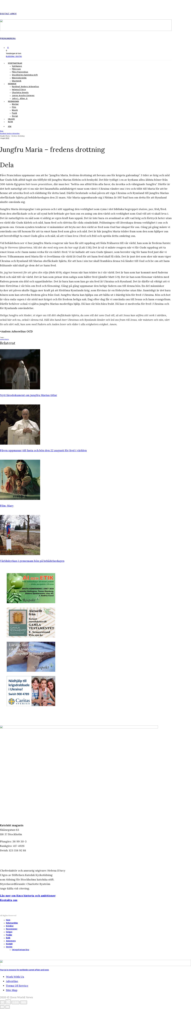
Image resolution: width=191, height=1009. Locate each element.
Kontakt (9, 944)
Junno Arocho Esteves (23, 96)
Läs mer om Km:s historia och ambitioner (28, 895)
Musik (15, 110)
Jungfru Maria (4, 339)
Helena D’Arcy (19, 90)
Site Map (11, 990)
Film (14, 107)
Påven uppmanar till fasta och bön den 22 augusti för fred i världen (43, 450)
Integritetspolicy (20, 950)
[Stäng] (2, 1002)
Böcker (15, 104)
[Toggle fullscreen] (15, 1002)
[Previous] (2, 1007)
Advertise (12, 981)
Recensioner (13, 101)
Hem (8, 920)
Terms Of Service (17, 985)
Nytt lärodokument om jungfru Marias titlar (28, 395)
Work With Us (15, 976)
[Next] (7, 1007)
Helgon (11, 119)
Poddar (9, 935)
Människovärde (19, 78)
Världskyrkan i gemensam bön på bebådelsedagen (32, 561)
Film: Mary (7, 505)
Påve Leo (16, 69)
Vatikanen (17, 66)
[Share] (8, 1002)
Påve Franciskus (20, 72)
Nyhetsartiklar (15, 63)
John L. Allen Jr (20, 98)
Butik (10, 122)
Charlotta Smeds (20, 93)
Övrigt (15, 116)
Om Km (9, 947)
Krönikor (12, 84)
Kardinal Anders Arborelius (25, 87)
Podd (14, 113)
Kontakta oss (8, 900)
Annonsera (11, 941)
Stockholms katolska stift (25, 75)
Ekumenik (16, 81)
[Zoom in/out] (23, 1002)
